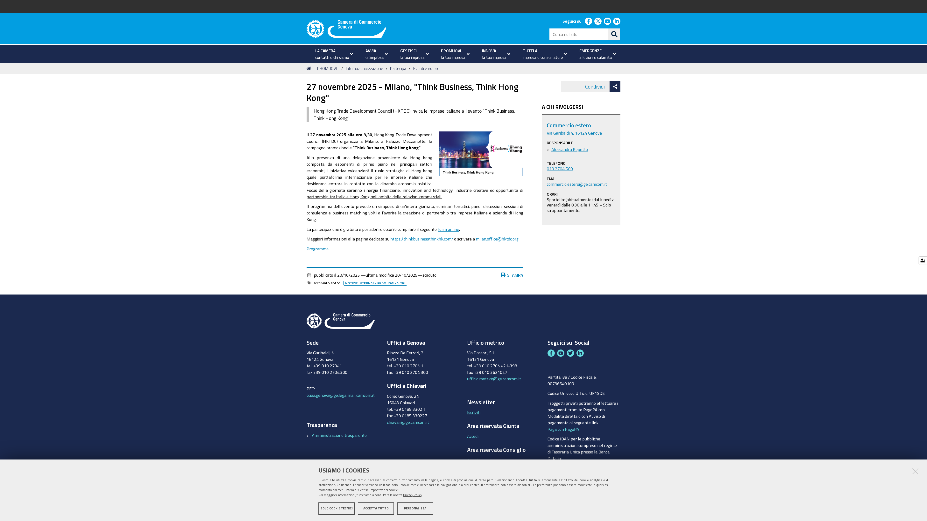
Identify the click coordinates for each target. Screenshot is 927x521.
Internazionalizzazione (364, 68)
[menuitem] (332, 54)
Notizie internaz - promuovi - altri (375, 283)
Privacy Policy (412, 495)
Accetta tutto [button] (376, 508)
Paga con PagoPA (563, 429)
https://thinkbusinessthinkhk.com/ (421, 239)
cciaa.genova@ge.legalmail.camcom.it (341, 395)
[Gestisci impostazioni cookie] (923, 260)
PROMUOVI (327, 68)
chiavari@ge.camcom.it (408, 422)
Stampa (515, 275)
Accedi (472, 436)
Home (310, 68)
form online (448, 229)
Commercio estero (569, 125)
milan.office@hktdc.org (497, 239)
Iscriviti (473, 412)
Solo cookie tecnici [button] (337, 508)
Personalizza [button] (415, 508)
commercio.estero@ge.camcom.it (577, 184)
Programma (318, 249)
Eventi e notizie (426, 68)
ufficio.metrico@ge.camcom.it (494, 379)
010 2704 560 (560, 168)
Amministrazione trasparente (339, 435)
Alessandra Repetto (569, 149)
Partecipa (398, 68)
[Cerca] (614, 34)
